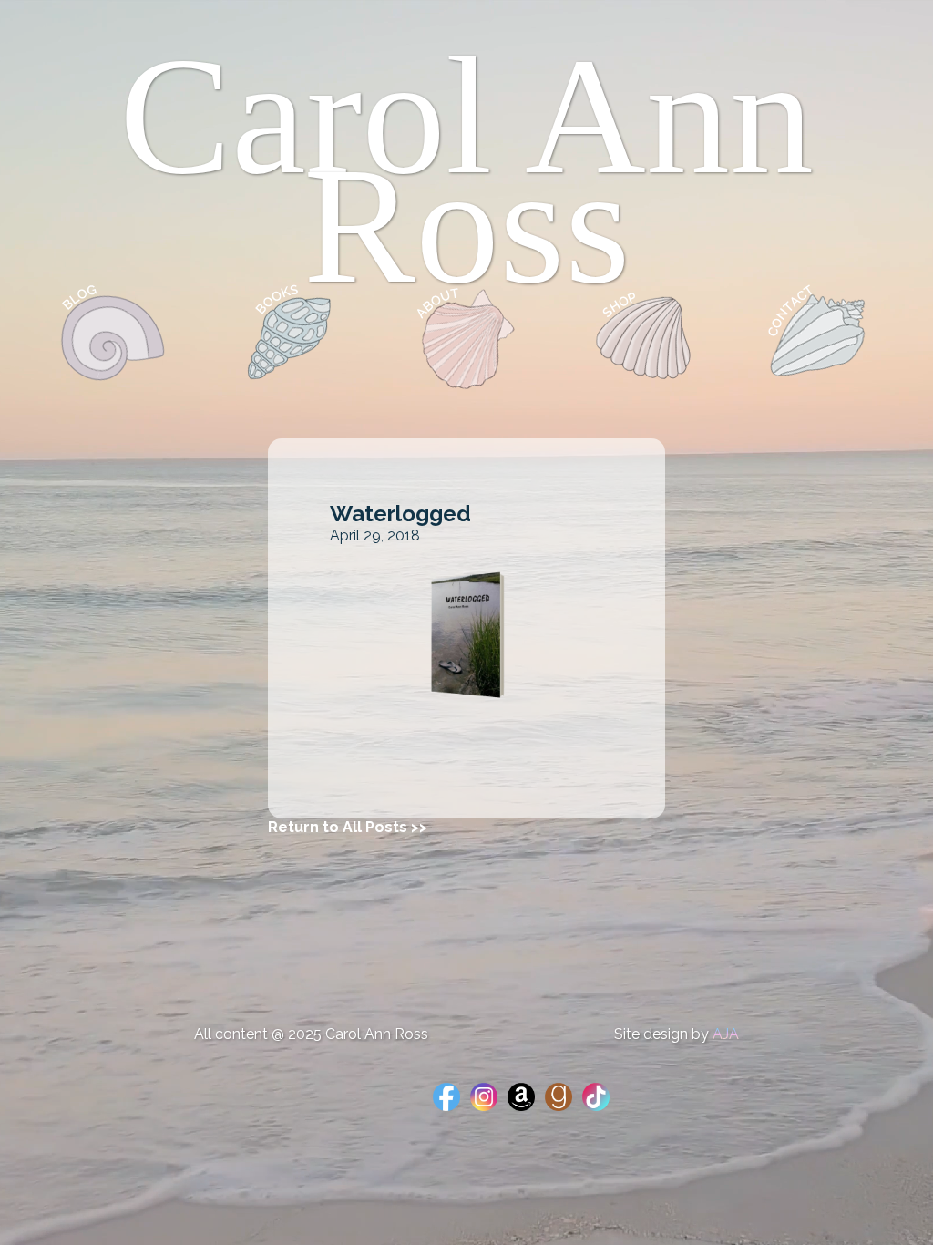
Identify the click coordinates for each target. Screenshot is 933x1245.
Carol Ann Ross (466, 170)
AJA (726, 1034)
